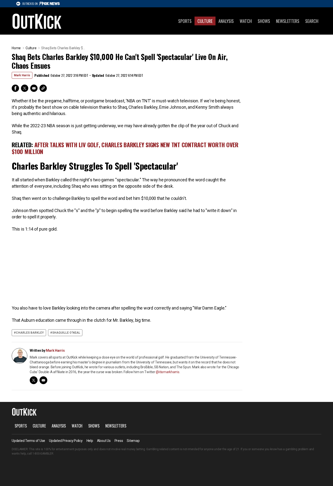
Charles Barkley (30, 332)
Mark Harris (22, 75)
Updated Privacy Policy (66, 441)
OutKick (37, 21)
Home (16, 48)
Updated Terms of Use (28, 441)
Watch (246, 21)
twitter (34, 380)
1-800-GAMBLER (42, 453)
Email (34, 88)
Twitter (24, 88)
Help (90, 441)
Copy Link (43, 88)
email (43, 380)
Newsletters (287, 21)
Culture (205, 21)
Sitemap (133, 441)
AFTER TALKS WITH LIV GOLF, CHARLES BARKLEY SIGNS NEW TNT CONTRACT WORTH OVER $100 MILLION (125, 148)
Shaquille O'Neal (66, 332)
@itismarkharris (167, 372)
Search (311, 21)
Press (119, 441)
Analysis (226, 21)
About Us (104, 441)
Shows (264, 21)
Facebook (15, 88)
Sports (185, 21)
